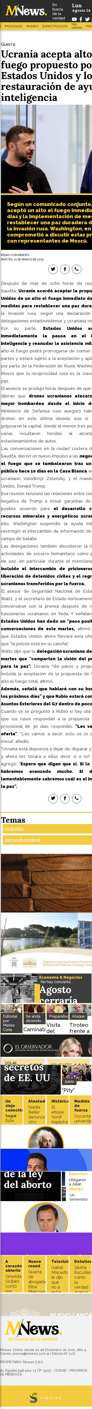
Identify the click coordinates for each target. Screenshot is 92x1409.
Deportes (78, 1174)
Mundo (32, 26)
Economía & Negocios (60, 977)
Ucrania (14, 828)
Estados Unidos (22, 840)
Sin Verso (76, 26)
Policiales (14, 26)
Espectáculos (55, 26)
